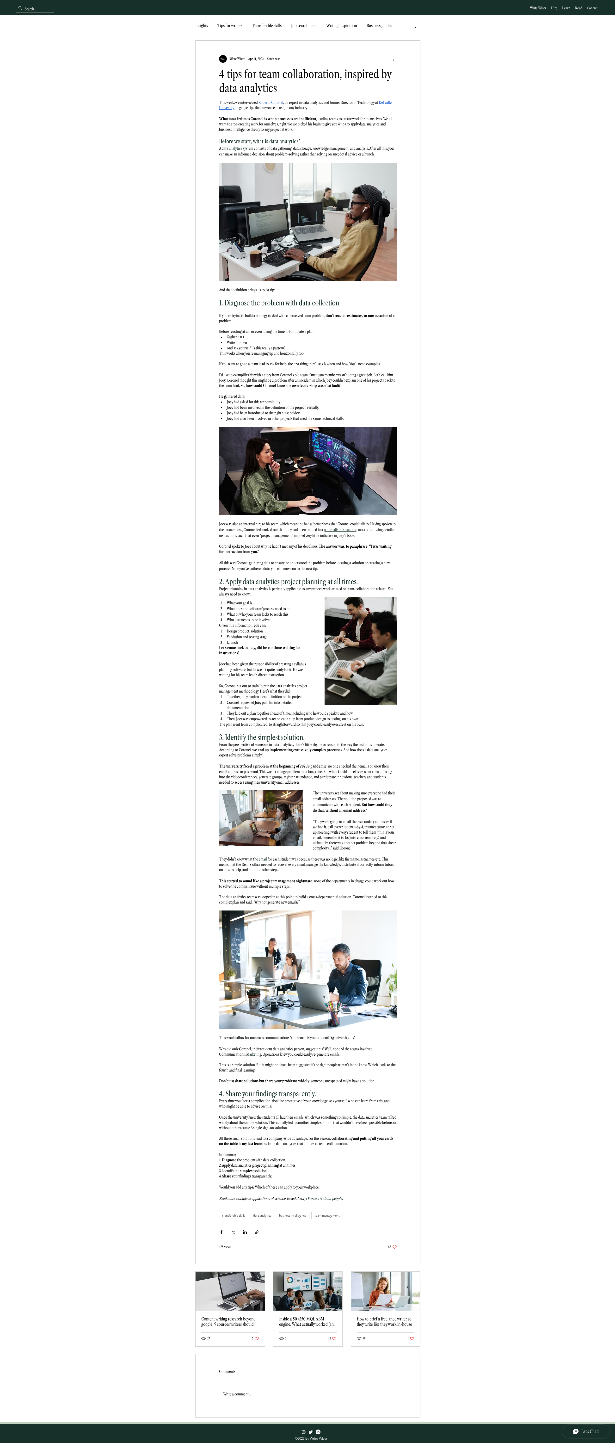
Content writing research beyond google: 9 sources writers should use (228, 1321)
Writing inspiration (341, 25)
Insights (201, 25)
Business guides (379, 25)
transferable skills (233, 1215)
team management (327, 1215)
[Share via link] (256, 1232)
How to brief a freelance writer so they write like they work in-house (384, 1321)
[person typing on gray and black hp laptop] (230, 1291)
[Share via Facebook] (221, 1232)
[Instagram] (303, 1432)
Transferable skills (267, 25)
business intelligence (292, 1215)
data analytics (262, 1215)
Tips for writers (229, 25)
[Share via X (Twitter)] (233, 1232)
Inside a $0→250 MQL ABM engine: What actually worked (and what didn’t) (307, 1321)
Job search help (304, 25)
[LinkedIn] (318, 1432)
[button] (414, 26)
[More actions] (394, 59)
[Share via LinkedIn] (245, 1232)
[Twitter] (310, 1432)
